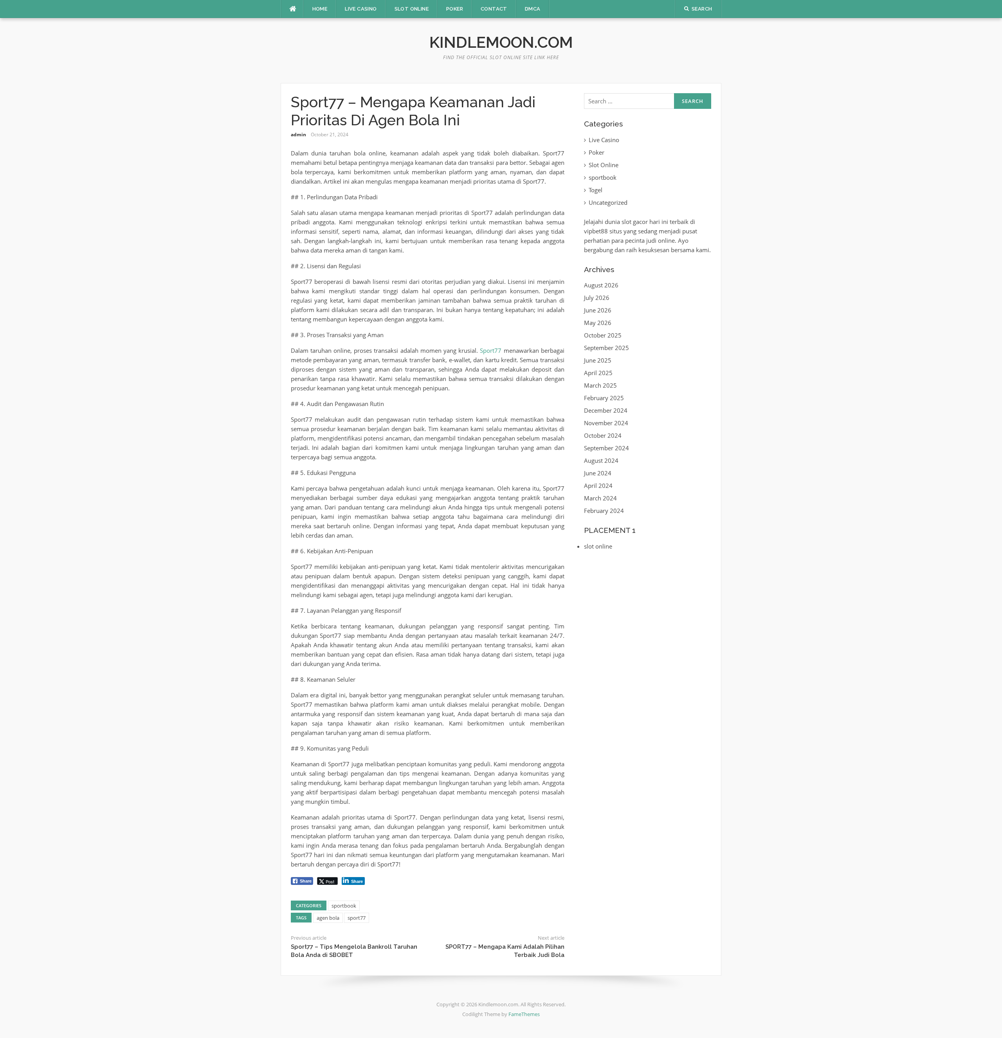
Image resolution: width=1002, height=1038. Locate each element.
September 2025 (606, 348)
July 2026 (596, 297)
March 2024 (600, 498)
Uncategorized (608, 202)
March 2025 (600, 385)
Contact (494, 9)
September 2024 (606, 448)
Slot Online (412, 9)
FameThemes (524, 1014)
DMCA (533, 9)
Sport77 (490, 350)
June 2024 (597, 473)
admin (298, 134)
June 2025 (597, 360)
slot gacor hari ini (645, 222)
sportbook (344, 905)
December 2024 (605, 410)
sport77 (357, 917)
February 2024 (604, 510)
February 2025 (604, 398)
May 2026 (597, 323)
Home (320, 9)
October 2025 (603, 335)
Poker (454, 9)
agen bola (328, 917)
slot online (598, 546)
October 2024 (603, 435)
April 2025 (598, 373)
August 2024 (601, 460)
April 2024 (598, 485)
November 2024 (606, 423)
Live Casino (361, 9)
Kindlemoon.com (501, 42)
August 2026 (601, 285)
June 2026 (597, 310)
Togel (595, 190)
